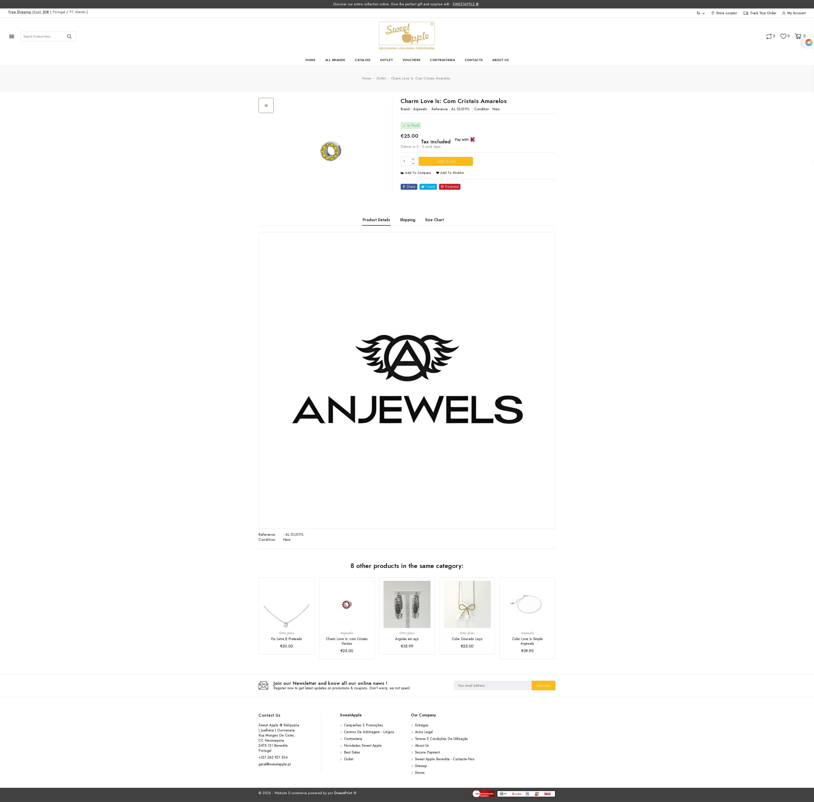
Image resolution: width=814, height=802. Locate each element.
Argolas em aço (407, 639)
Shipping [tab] (407, 220)
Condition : (482, 109)
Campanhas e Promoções (363, 725)
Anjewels (420, 109)
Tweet (430, 186)
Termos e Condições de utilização (441, 738)
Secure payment (427, 752)
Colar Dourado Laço (467, 639)
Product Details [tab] (376, 220)
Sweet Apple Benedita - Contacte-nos (444, 759)
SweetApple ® (466, 4)
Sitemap (420, 765)
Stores (419, 772)
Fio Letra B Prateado (286, 639)
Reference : (441, 109)
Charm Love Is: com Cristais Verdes (347, 641)
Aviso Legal (423, 731)
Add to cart (446, 161)
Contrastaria (442, 60)
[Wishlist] (783, 36)
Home (310, 60)
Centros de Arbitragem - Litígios (368, 731)
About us (500, 60)
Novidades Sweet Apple (362, 745)
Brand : (406, 109)
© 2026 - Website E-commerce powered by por (308, 793)
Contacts (474, 60)
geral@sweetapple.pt (275, 764)
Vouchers (411, 60)
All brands (335, 60)
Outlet (386, 60)
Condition (267, 539)
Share (411, 186)
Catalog (363, 60)
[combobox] (42, 36)
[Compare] (769, 36)
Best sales (351, 752)
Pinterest (452, 186)
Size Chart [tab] (434, 220)
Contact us (269, 715)
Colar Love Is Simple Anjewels (527, 641)
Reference (267, 534)
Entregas (421, 725)
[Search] (69, 36)
